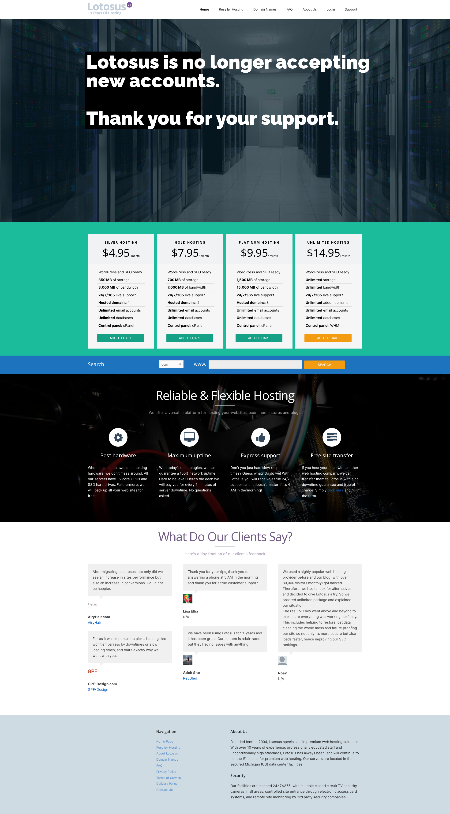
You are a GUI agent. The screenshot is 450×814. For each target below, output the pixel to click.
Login (330, 9)
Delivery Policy (166, 783)
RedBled (190, 678)
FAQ (289, 9)
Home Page (164, 741)
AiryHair (94, 622)
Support (351, 9)
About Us (310, 9)
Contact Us (164, 790)
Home (204, 9)
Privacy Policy (166, 771)
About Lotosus (167, 753)
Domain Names (265, 9)
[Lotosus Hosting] (110, 14)
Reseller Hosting (231, 9)
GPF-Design (98, 689)
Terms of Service (168, 778)
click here (335, 490)
